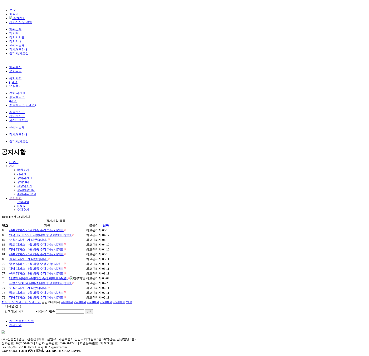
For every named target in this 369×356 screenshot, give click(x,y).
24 (67, 302)
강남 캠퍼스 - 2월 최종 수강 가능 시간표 (36, 297)
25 (80, 302)
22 (34, 302)
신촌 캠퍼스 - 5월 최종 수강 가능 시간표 (36, 230)
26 (93, 302)
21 (21, 302)
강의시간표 (17, 37)
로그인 (13, 10)
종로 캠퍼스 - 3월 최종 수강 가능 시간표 (36, 263)
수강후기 (15, 85)
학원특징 (15, 67)
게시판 (13, 33)
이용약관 (15, 325)
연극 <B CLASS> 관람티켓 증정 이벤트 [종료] (40, 235)
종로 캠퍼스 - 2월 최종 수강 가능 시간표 (36, 292)
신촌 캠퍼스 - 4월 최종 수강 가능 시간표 (36, 254)
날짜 (106, 225)
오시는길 (15, 71)
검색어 (47, 311)
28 (119, 302)
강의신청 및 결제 (20, 22)
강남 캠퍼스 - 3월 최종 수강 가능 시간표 (36, 268)
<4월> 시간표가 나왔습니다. (28, 259)
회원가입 (15, 14)
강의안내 (15, 41)
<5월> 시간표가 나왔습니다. (28, 239)
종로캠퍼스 (17, 112)
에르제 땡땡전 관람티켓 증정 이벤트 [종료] (38, 278)
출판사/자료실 (18, 53)
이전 (11, 302)
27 (106, 302)
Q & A (13, 82)
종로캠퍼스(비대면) (22, 105)
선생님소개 (17, 45)
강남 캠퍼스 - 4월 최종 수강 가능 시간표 (36, 249)
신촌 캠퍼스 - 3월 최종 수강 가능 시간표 (36, 273)
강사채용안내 (18, 49)
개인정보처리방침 (21, 321)
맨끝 (129, 302)
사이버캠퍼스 (18, 120)
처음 (5, 302)
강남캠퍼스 (17, 116)
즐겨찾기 (18, 18)
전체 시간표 (17, 93)
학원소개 (15, 29)
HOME (13, 162)
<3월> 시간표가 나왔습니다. (28, 287)
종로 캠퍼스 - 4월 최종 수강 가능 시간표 (36, 244)
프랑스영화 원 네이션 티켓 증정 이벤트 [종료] (40, 283)
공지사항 (15, 78)
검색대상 (11, 311)
